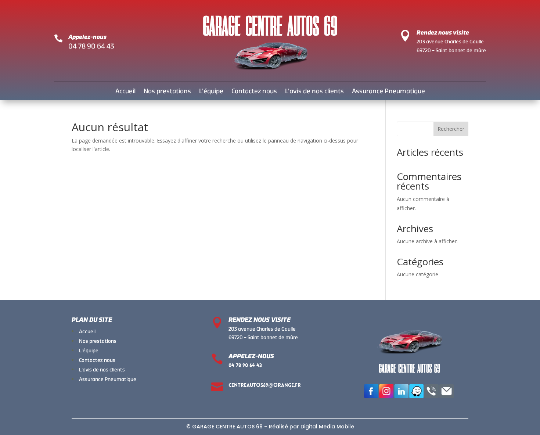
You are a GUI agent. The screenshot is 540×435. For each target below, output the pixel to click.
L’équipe (211, 92)
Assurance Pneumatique (388, 92)
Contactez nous (254, 92)
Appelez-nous (87, 37)
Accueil (125, 92)
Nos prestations (167, 92)
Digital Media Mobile (327, 426)
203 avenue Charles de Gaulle (450, 41)
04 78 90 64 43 (91, 46)
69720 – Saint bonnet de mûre (451, 50)
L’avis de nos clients (314, 92)
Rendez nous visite (443, 32)
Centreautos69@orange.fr (264, 385)
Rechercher (451, 128)
